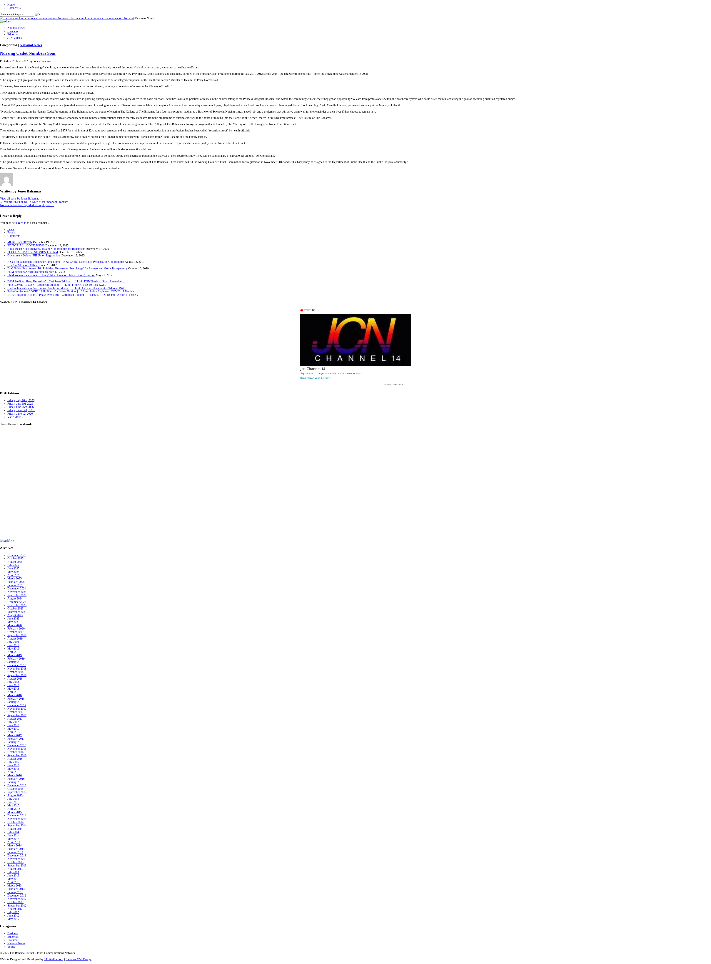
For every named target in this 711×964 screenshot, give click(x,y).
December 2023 (16, 601)
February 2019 (16, 658)
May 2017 (13, 728)
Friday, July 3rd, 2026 (20, 403)
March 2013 (14, 885)
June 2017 (13, 725)
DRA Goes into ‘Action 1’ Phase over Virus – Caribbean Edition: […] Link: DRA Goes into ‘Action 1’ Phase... (72, 294)
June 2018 (13, 685)
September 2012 (16, 905)
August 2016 (15, 758)
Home (11, 4)
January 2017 (15, 742)
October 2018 (15, 671)
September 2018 (16, 675)
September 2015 (16, 792)
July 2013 (13, 872)
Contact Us (14, 7)
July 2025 (13, 565)
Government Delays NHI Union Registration (34, 255)
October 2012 (15, 902)
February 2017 (16, 738)
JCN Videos (14, 37)
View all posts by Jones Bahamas (21, 198)
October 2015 (15, 788)
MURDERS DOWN (19, 242)
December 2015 (16, 785)
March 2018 (14, 695)
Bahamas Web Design (78, 959)
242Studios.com (53, 959)
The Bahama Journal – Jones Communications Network (101, 18)
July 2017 (13, 722)
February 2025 (16, 581)
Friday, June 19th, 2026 (21, 410)
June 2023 (13, 618)
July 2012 (13, 912)
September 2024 (16, 595)
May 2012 (13, 918)
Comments (13, 235)
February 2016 (16, 778)
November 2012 (16, 898)
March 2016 (14, 775)
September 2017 (16, 715)
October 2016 (15, 752)
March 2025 (14, 578)
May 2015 (13, 805)
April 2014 (13, 842)
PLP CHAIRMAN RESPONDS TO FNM (32, 252)
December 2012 (16, 895)
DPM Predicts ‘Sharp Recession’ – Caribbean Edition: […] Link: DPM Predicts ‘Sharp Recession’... (66, 281)
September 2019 (16, 635)
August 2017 (15, 718)
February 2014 (16, 848)
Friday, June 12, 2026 (20, 413)
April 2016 (13, 772)
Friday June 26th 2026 (20, 406)
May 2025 (13, 571)
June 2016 (13, 765)
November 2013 (16, 858)
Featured (12, 940)
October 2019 (15, 631)
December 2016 (16, 745)
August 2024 (15, 598)
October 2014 (15, 822)
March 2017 (14, 735)
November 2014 (16, 818)
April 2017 (13, 732)
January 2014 (15, 852)
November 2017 (16, 708)
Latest (10, 229)
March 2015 (14, 812)
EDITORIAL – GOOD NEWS (26, 245)
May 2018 (13, 688)
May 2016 (13, 768)
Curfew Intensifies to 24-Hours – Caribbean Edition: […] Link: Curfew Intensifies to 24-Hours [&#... (66, 288)
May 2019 (13, 648)
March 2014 (14, 845)
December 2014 (16, 815)
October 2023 (15, 608)
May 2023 (13, 621)
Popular (11, 232)
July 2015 (13, 798)
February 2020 (16, 628)
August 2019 (15, 638)
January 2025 (15, 585)
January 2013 (15, 892)
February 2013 (16, 888)
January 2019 (15, 661)
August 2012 (15, 908)
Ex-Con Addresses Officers (23, 265)
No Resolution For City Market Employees (27, 205)
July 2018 (13, 681)
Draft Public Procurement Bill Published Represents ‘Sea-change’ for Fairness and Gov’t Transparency (67, 268)
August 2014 (15, 828)
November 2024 (16, 591)
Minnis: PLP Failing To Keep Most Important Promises (34, 201)
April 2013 (13, 882)
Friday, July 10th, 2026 (20, 400)
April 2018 (13, 691)
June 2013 (13, 875)
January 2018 (15, 701)
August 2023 (15, 615)
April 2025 (13, 575)
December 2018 (16, 665)
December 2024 (16, 588)
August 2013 (15, 868)
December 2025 (16, 555)
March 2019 (14, 655)
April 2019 (13, 651)
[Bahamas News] (34, 18)
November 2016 (16, 748)
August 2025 (15, 561)
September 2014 (16, 825)
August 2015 (15, 795)
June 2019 (13, 645)
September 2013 (16, 865)
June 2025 (13, 568)
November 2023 (16, 605)
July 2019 (13, 641)
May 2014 (13, 838)
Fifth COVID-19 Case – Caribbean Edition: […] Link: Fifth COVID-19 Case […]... (56, 284)
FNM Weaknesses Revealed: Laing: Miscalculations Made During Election (51, 275)
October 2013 (15, 862)
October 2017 (15, 711)
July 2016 (13, 762)
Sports (11, 946)
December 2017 (16, 705)
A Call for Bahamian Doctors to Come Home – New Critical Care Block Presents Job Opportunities (65, 261)
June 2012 (13, 915)
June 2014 (13, 835)
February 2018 (16, 698)
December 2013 (16, 855)
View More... (15, 416)
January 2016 (15, 782)
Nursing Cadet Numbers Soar (28, 53)
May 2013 (13, 878)
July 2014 (13, 832)
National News (16, 27)
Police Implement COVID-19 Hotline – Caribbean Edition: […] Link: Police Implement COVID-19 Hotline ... (72, 291)
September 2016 (16, 755)
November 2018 (16, 668)
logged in (20, 222)
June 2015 (13, 802)
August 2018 (15, 678)
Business (12, 31)
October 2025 (15, 558)
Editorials (13, 34)
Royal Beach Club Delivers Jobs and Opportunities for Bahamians (46, 248)
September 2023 (16, 611)
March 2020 (14, 625)
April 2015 (13, 808)
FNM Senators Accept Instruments (27, 271)
